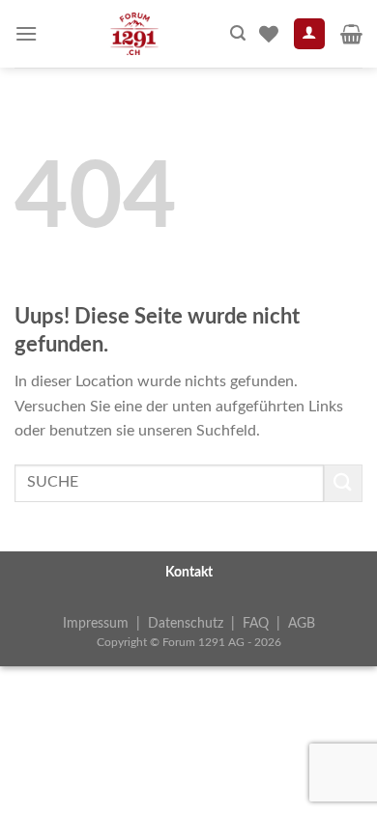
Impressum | (105, 623)
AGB (301, 623)
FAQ (256, 623)
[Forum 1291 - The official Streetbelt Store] (134, 34)
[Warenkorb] (351, 34)
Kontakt (189, 572)
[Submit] (343, 483)
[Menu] (26, 33)
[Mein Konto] (310, 34)
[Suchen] (238, 33)
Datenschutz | (195, 623)
